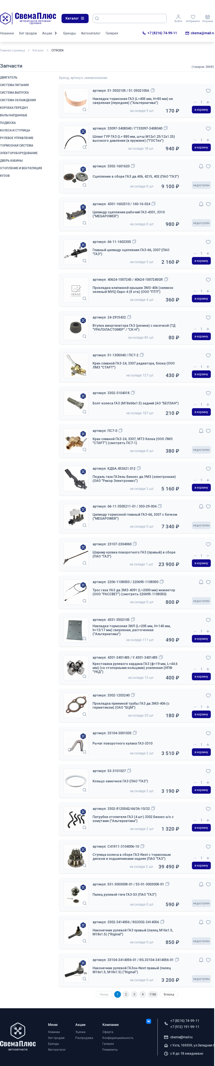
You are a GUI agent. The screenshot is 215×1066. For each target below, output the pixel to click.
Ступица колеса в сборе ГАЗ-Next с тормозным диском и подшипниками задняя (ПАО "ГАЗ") (132, 857)
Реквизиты (110, 1049)
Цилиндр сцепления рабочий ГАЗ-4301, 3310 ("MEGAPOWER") (129, 214)
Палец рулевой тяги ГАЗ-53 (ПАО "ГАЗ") (124, 895)
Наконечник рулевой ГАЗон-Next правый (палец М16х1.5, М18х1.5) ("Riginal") (132, 970)
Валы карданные (13, 115)
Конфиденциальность (118, 1038)
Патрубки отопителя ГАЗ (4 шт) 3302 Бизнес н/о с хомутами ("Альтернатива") (133, 819)
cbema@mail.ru (203, 33)
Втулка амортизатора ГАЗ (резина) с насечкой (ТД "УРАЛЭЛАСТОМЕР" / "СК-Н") (134, 328)
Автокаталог (91, 33)
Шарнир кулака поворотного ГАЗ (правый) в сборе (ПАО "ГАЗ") (134, 554)
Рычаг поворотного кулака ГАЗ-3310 (122, 743)
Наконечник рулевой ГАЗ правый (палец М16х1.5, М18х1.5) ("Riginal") (133, 932)
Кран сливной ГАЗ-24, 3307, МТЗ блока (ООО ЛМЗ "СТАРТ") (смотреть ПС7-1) (133, 441)
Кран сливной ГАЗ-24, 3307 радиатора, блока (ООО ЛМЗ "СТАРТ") (134, 365)
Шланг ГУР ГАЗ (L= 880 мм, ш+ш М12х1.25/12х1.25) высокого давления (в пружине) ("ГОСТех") (134, 139)
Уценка (80, 1032)
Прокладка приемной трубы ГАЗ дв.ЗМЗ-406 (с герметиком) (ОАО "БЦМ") (131, 705)
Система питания (14, 85)
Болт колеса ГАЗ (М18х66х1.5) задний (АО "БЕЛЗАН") (136, 403)
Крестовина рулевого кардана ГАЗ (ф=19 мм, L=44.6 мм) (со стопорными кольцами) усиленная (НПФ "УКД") (135, 668)
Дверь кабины (11, 160)
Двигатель (8, 77)
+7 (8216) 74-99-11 (162, 33)
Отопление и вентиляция (21, 168)
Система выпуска (14, 92)
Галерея (112, 33)
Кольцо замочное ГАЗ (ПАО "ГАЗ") (120, 781)
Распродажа (84, 1038)
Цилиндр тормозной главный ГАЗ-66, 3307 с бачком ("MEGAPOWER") (135, 517)
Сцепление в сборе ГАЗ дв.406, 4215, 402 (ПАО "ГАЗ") (136, 176)
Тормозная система (16, 145)
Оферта (107, 1032)
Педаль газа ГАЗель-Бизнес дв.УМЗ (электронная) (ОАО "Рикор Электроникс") (134, 479)
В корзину (201, 109)
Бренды (69, 33)
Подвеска (8, 123)
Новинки (7, 33)
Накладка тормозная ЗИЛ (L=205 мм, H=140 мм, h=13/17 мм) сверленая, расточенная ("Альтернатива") (132, 630)
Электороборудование (19, 153)
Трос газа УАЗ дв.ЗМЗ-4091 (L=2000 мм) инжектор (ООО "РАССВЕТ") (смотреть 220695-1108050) (134, 592)
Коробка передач (14, 107)
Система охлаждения (18, 100)
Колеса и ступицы (15, 130)
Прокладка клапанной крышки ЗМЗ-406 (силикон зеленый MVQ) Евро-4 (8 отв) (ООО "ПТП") (133, 290)
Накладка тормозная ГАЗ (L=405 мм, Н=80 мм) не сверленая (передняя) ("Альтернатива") (133, 101)
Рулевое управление (16, 138)
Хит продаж (28, 33)
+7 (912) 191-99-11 (184, 1027)
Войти (178, 21)
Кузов (5, 175)
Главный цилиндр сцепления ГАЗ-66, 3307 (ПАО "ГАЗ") (131, 252)
